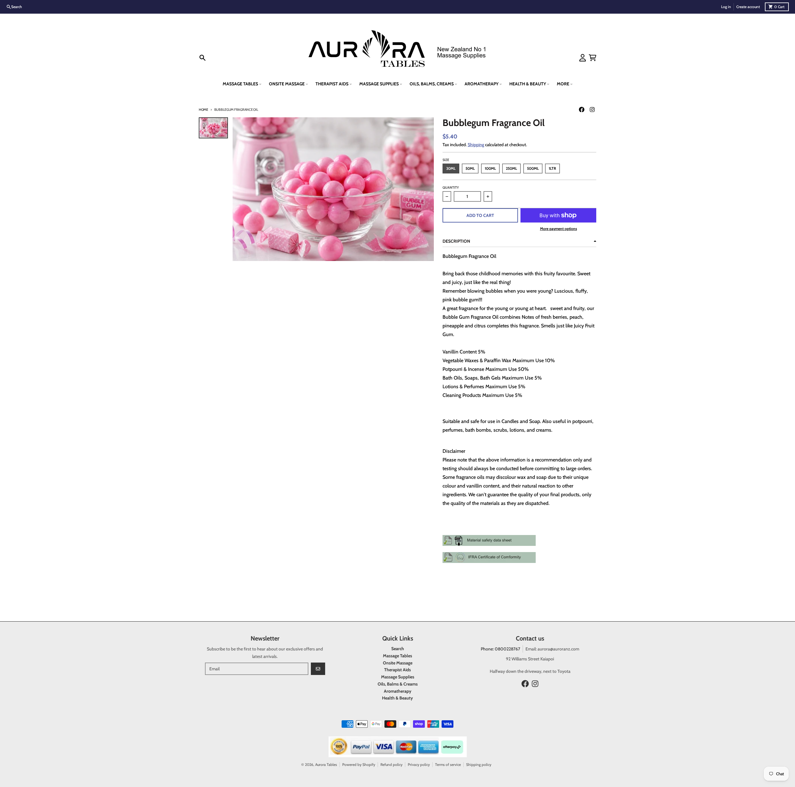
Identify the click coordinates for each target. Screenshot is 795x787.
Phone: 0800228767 (500, 649)
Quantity (451, 187)
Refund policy (391, 764)
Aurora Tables (326, 764)
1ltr (552, 168)
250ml (511, 168)
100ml (490, 168)
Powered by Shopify (358, 764)
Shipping (476, 144)
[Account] (582, 57)
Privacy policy (419, 764)
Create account (748, 6)
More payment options (558, 228)
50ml (470, 168)
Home (203, 109)
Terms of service (448, 764)
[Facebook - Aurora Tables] (582, 110)
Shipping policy (478, 764)
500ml (533, 168)
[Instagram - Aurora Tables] (592, 110)
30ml (451, 168)
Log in (726, 6)
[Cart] (592, 57)
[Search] (202, 57)
